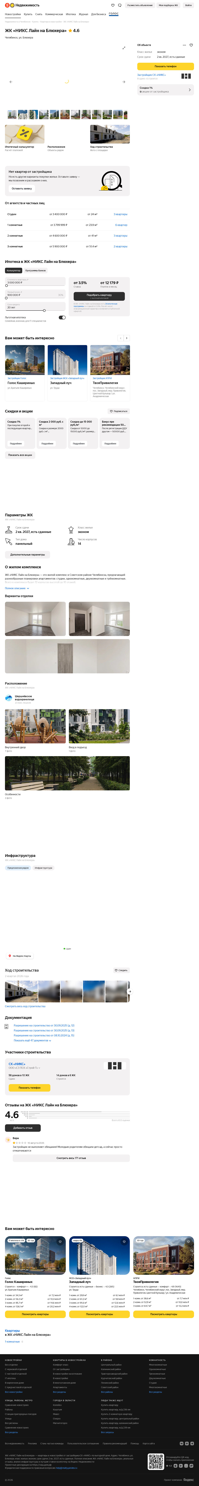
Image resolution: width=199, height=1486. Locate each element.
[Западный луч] (67, 360)
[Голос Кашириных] (25, 360)
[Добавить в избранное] (191, 45)
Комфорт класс (60, 1365)
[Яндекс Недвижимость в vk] (181, 1443)
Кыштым (57, 1409)
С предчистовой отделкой (18, 1387)
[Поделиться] (184, 45)
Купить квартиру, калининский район (120, 1423)
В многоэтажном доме (64, 1383)
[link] (188, 5)
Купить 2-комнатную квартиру (116, 1414)
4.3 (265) (109, 1286)
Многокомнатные (158, 1365)
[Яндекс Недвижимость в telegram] (192, 1443)
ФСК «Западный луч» (80, 1278)
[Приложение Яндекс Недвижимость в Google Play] (181, 1465)
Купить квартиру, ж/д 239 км (115, 1427)
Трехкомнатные (157, 1374)
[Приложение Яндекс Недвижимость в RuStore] (191, 1465)
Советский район (109, 1387)
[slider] (35, 285)
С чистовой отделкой (16, 1374)
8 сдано (141, 78)
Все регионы (11, 1423)
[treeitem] (13, 14)
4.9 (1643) (176, 1286)
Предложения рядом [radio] (18, 868)
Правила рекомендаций (115, 1443)
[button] (120, 5)
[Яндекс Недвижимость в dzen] (187, 1443)
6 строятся (151, 78)
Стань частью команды (52, 1443)
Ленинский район (110, 1383)
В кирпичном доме (14, 1383)
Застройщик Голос (17, 378)
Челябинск (11, 37)
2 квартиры (120, 246)
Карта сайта (149, 1443)
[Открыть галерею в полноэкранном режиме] (123, 48)
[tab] (13, 270)
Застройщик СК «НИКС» (151, 74)
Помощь (135, 1443)
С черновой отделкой (16, 1369)
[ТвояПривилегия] (110, 360)
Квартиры (12, 1331)
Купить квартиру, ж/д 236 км (115, 1409)
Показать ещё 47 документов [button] (31, 1040)
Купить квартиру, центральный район (120, 1418)
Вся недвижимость (14, 1443)
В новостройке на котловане (67, 1374)
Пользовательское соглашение (83, 1443)
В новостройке (60, 1378)
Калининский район (111, 1369)
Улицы (8, 1418)
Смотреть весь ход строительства (25, 1006)
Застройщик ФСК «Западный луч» (67, 378)
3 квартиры (120, 214)
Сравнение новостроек (17, 1405)
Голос (8, 1278)
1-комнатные (12, 1341)
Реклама (32, 1443)
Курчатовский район (111, 1378)
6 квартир (121, 225)
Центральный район (111, 1365)
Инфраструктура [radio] (43, 868)
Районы (9, 1409)
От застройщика (61, 1369)
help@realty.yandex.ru (66, 1468)
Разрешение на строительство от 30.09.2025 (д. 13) (44, 1030)
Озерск (56, 1418)
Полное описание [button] (15, 588)
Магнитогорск (60, 1423)
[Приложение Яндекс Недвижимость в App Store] (175, 1465)
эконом (161, 51)
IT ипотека (10, 1378)
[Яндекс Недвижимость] (22, 5)
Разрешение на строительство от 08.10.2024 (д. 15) (44, 1035)
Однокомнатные (157, 1369)
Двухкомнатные (157, 1378)
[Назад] (10, 81)
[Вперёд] (123, 81)
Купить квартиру (109, 1405)
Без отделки (11, 1365)
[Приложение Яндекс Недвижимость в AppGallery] (186, 1465)
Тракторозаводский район (114, 1374)
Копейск (57, 1405)
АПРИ (136, 1278)
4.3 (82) (34, 1286)
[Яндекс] (188, 1479)
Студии (153, 1383)
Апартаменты (60, 1387)
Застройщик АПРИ (102, 378)
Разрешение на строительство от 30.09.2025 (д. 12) (44, 1025)
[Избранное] (113, 5)
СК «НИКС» (17, 1064)
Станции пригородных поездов (21, 1414)
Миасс (56, 1414)
